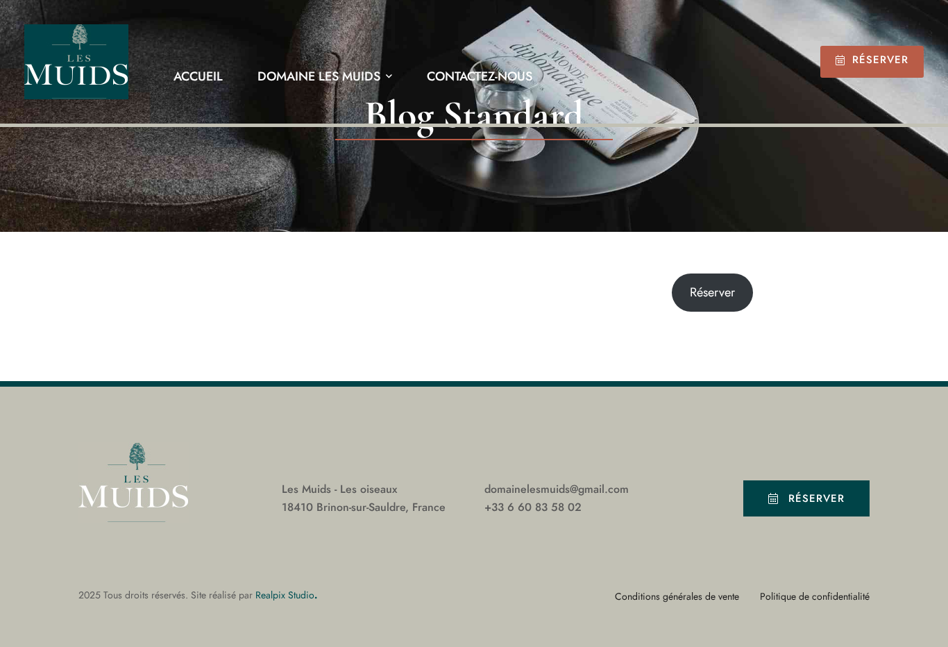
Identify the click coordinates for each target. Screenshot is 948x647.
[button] (806, 498)
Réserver (880, 59)
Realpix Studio (284, 595)
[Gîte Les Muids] (76, 61)
